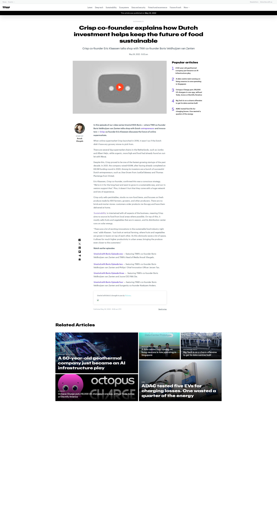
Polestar (128, 295)
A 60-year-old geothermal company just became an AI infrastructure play (187, 70)
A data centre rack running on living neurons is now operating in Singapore (188, 81)
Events (10, 2)
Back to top (163, 309)
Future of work (175, 7)
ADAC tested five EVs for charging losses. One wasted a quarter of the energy (188, 111)
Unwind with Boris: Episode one (108, 254)
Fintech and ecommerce (157, 7)
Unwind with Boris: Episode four (108, 282)
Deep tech (99, 7)
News (4, 2)
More (186, 7)
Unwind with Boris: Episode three (109, 273)
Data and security (138, 7)
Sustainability (111, 7)
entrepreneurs (147, 128)
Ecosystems (124, 7)
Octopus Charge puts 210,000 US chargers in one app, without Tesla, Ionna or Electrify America (189, 92)
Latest (89, 7)
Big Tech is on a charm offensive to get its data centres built (189, 101)
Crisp (102, 132)
